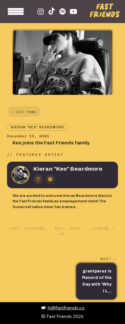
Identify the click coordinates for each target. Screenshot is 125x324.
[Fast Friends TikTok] (51, 11)
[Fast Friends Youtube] (73, 11)
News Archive (114, 309)
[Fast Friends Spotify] (62, 11)
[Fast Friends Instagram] (41, 11)
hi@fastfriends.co (66, 307)
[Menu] (16, 13)
